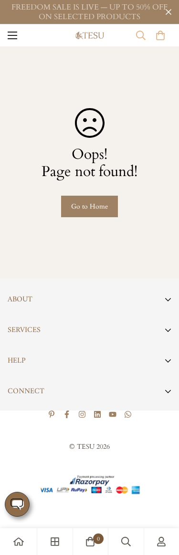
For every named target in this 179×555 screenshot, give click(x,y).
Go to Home (89, 206)
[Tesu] (89, 35)
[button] (160, 35)
